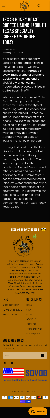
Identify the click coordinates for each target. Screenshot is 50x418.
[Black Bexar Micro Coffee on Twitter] (12, 363)
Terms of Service (34, 328)
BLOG (29, 314)
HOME (29, 305)
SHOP (29, 309)
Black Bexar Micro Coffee (28, 392)
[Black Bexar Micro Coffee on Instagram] (4, 363)
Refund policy (33, 333)
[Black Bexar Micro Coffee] (25, 6)
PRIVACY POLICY (11, 314)
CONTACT (31, 324)
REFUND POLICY (11, 305)
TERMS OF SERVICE (12, 309)
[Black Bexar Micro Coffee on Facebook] (8, 363)
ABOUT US (31, 319)
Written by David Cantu (13, 52)
